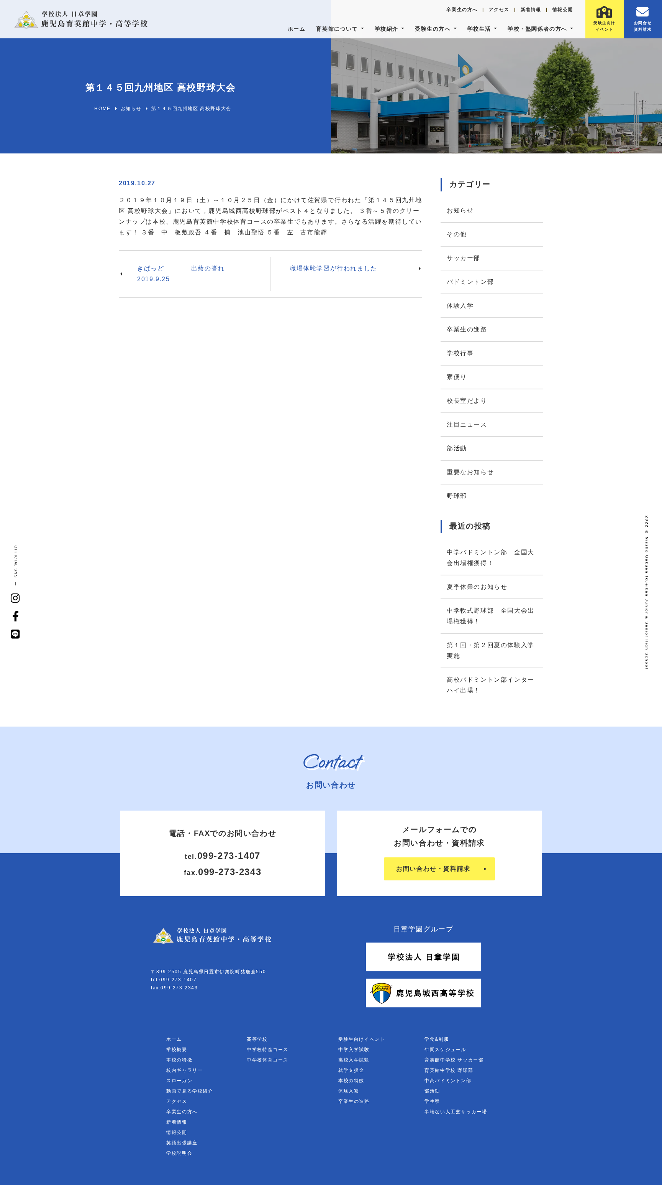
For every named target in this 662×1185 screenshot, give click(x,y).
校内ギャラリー (184, 1070)
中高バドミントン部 (447, 1080)
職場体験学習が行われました (333, 268)
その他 (457, 234)
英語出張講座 (182, 1142)
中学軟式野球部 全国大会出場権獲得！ (490, 616)
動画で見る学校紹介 (189, 1091)
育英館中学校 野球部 (448, 1070)
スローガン (179, 1080)
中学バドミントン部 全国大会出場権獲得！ (490, 557)
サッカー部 (463, 258)
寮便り (457, 377)
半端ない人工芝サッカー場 (455, 1111)
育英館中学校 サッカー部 (453, 1060)
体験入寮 (348, 1091)
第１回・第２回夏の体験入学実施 (490, 650)
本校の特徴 (179, 1060)
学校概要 (176, 1049)
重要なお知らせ (470, 472)
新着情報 (531, 9)
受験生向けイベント (361, 1039)
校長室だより (467, 400)
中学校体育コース (267, 1060)
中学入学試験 (354, 1049)
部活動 (457, 448)
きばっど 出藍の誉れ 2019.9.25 (203, 273)
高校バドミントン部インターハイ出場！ (490, 685)
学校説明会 (179, 1153)
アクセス (499, 9)
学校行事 (460, 353)
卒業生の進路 (467, 329)
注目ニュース (467, 424)
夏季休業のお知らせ (477, 586)
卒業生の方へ (462, 9)
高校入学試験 (354, 1060)
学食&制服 (436, 1039)
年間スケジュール (445, 1049)
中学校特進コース (267, 1049)
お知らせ (460, 210)
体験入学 (460, 305)
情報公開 (562, 9)
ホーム (297, 29)
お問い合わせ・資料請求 (433, 868)
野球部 (457, 496)
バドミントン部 (470, 282)
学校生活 (479, 29)
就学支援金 (351, 1070)
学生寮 (432, 1101)
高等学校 (257, 1039)
